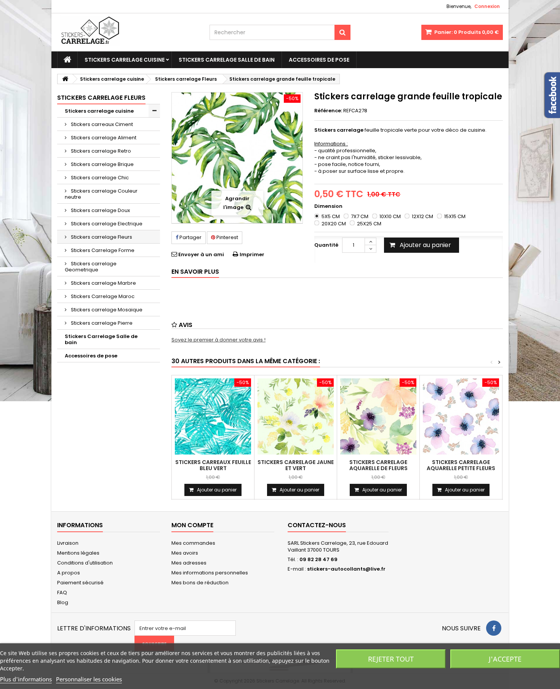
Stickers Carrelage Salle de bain (227, 60)
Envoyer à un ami (201, 254)
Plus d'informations (26, 679)
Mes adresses (188, 562)
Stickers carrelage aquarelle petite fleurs (461, 465)
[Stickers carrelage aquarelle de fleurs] (378, 416)
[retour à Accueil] (65, 79)
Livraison (67, 543)
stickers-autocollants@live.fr (346, 569)
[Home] (67, 59)
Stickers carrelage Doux (100, 210)
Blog (62, 602)
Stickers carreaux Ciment (101, 124)
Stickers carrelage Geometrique (91, 266)
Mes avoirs (184, 553)
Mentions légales (78, 553)
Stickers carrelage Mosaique (106, 309)
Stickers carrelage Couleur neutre (101, 194)
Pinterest (226, 237)
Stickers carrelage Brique (102, 164)
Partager (190, 237)
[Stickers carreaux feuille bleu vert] (213, 416)
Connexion (487, 6)
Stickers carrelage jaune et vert (296, 465)
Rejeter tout (391, 658)
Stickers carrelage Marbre (103, 283)
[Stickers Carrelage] (127, 32)
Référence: (328, 110)
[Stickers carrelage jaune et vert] (296, 416)
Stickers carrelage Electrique (106, 223)
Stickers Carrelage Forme (102, 250)
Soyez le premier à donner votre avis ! (218, 339)
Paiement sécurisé (80, 582)
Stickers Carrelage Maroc (102, 296)
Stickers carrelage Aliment (103, 137)
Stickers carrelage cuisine (125, 60)
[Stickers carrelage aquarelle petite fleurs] (461, 416)
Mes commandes (193, 543)
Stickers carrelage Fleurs (101, 237)
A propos (68, 572)
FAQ (62, 592)
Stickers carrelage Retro (100, 151)
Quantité (326, 245)
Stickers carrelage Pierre (101, 323)
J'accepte (505, 658)
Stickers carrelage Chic (99, 177)
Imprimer (252, 254)
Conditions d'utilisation (85, 562)
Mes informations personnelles (209, 572)
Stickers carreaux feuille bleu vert (213, 465)
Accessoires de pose (319, 60)
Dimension (329, 206)
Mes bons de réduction (200, 582)
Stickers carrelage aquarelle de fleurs (378, 465)
